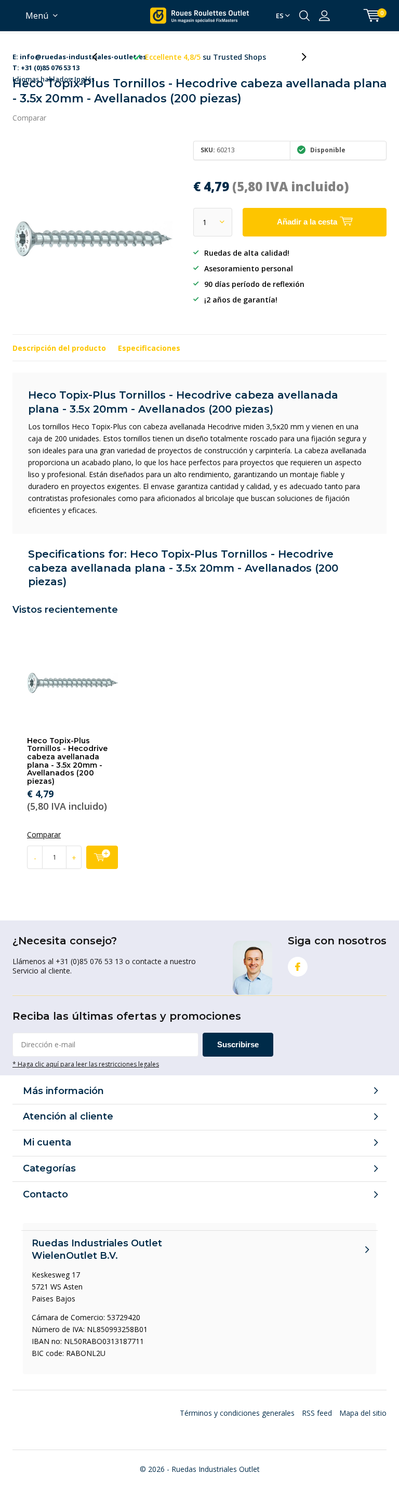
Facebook (298, 967)
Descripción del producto (59, 348)
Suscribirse (238, 1044)
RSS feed (317, 1413)
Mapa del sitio (363, 1413)
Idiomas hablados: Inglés (79, 57)
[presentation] (100, 57)
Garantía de (206, 57)
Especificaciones (149, 348)
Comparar (29, 118)
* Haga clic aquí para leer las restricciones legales (85, 1064)
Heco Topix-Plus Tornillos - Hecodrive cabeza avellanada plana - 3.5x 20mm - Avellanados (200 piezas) (67, 761)
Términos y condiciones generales (237, 1413)
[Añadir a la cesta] (102, 857)
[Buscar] (304, 15)
